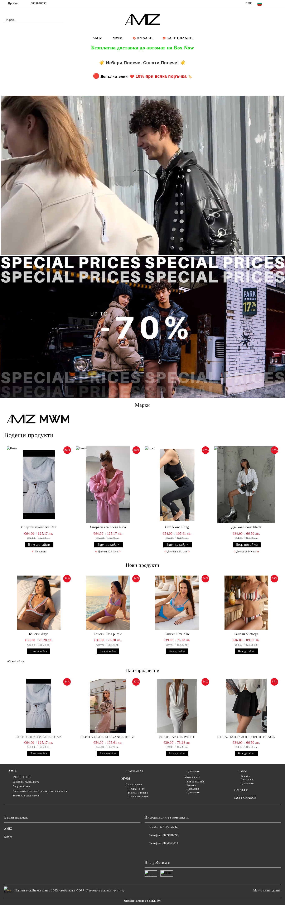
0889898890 (39, 3)
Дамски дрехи (134, 784)
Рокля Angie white (177, 737)
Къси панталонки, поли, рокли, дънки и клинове (40, 791)
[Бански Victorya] (246, 603)
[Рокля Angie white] (177, 706)
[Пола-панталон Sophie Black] (246, 706)
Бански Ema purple (108, 634)
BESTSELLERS (22, 777)
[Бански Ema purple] (108, 603)
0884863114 (170, 843)
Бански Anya (39, 634)
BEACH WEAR (134, 771)
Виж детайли (39, 544)
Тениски (191, 785)
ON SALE (144, 38)
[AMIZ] (21, 419)
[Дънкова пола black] (246, 484)
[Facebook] (272, 3)
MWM (118, 38)
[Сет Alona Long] (177, 485)
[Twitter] (278, 3)
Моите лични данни (267, 890)
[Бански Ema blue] (177, 603)
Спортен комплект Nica (108, 527)
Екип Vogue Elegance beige (107, 737)
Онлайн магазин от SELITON (142, 900)
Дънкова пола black (246, 527)
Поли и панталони (138, 796)
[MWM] (54, 419)
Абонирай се (15, 661)
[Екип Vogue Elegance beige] (108, 706)
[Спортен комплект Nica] (108, 484)
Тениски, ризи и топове (26, 795)
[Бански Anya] (39, 603)
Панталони (193, 788)
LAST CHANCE (179, 38)
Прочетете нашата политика (105, 890)
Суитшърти (193, 771)
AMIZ (97, 38)
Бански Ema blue (177, 634)
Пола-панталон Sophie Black (246, 737)
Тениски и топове (138, 792)
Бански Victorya (246, 634)
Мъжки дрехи (192, 777)
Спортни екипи (21, 786)
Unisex (242, 771)
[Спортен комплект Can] (39, 484)
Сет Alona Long (177, 527)
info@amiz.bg (169, 827)
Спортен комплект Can (38, 527)
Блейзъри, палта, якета (26, 781)
